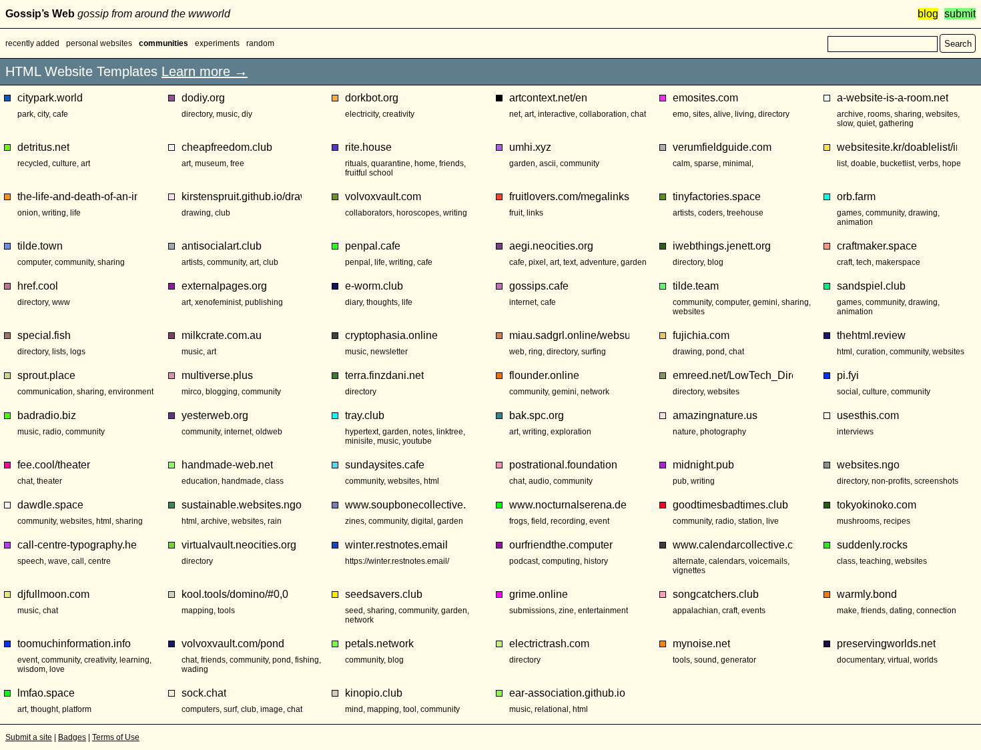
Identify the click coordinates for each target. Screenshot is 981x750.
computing (561, 561)
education (200, 481)
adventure (598, 262)
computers (201, 709)
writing (54, 213)
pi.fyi (848, 375)
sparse (706, 163)
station (750, 521)
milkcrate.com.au (222, 335)
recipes (897, 521)
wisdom (31, 669)
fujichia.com (701, 335)
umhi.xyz (530, 147)
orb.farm (856, 196)
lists (59, 351)
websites (942, 114)
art (529, 114)
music (227, 114)
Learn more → (204, 71)
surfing (593, 351)
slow (845, 123)
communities (163, 43)
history (596, 561)
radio (52, 431)
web (517, 351)
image (271, 709)
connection (936, 610)
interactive (556, 114)
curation (871, 351)
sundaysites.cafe (384, 464)
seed (354, 610)
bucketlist (897, 163)
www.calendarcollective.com (733, 544)
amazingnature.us (715, 415)
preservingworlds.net (886, 643)
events (753, 610)
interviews (855, 431)
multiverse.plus (217, 375)
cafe (60, 114)
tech (864, 262)
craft (844, 262)
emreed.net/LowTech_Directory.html (733, 375)
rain (275, 521)
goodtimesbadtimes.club (730, 504)
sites (701, 114)
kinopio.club (373, 693)
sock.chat (204, 693)
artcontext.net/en (548, 97)
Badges (72, 737)
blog (928, 13)
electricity (361, 114)
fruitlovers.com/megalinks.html (569, 196)
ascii (547, 163)
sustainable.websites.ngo (242, 504)
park (25, 114)
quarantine (390, 163)
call (77, 561)
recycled (32, 163)
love (57, 669)
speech (30, 561)
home (424, 163)
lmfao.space (46, 693)
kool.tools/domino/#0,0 (235, 594)
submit (960, 13)
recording (568, 521)
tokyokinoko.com (876, 504)
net (515, 114)
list (842, 163)
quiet (866, 123)
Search (958, 44)
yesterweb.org (215, 415)
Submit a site (28, 737)
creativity (398, 114)
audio (539, 481)
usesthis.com (868, 415)
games (849, 213)
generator (738, 660)
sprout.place (46, 375)
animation (855, 222)
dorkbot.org (371, 97)
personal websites (99, 43)
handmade (241, 481)
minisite (359, 441)
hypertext (361, 431)
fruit (516, 213)
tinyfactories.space (717, 196)
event (599, 521)
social (847, 391)
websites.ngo (868, 464)
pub (680, 481)
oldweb (269, 431)
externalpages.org (224, 286)
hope (951, 163)
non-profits (891, 481)
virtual (899, 660)
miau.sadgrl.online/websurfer (569, 335)
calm (681, 163)
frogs (518, 521)
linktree (449, 431)
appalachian (695, 610)
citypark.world (50, 97)
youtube (417, 441)
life (75, 213)
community (579, 163)
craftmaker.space (877, 246)
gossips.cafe (539, 286)
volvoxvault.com (383, 196)
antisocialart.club (222, 246)
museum (210, 163)
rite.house (368, 147)
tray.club (364, 415)
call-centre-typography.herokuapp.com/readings (77, 544)
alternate (689, 561)
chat (638, 114)
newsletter (389, 351)
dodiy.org (203, 97)
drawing (196, 213)
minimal (737, 163)
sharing (908, 114)
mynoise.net (701, 643)
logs (77, 351)
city (43, 114)
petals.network (379, 643)
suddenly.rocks (872, 544)
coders (710, 213)
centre (99, 561)
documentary (860, 660)
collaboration (603, 114)
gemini (765, 302)
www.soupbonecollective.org (405, 504)
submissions (532, 610)
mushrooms (858, 521)
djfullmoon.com (53, 594)
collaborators (368, 213)
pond (715, 351)
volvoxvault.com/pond (233, 643)
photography (723, 431)
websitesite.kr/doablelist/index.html (897, 147)
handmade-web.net (227, 464)
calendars (727, 561)
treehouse (745, 213)
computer (34, 262)
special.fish (44, 335)
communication (45, 391)
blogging (222, 391)
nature (684, 431)
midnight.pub (703, 464)
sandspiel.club (871, 286)
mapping (198, 610)
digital (422, 521)
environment (130, 391)
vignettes (689, 570)
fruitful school (369, 172)
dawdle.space (50, 504)
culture (64, 163)
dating (901, 610)
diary (353, 302)
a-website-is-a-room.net (892, 97)
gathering (896, 123)
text (569, 262)
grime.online (538, 594)
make (847, 610)
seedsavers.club (383, 594)
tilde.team (696, 286)
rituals (356, 163)
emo (681, 114)
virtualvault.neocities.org (239, 544)
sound (705, 660)
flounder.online (544, 375)
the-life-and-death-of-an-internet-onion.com (77, 196)
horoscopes (417, 213)
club (222, 213)
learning (134, 660)
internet (523, 302)
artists (683, 213)
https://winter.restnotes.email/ (397, 561)
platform (76, 709)
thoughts (382, 302)
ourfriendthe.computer (561, 544)
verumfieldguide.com (722, 147)
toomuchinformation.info (74, 643)
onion (27, 213)
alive (722, 114)
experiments (217, 43)
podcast (523, 561)
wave (57, 561)
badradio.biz (46, 415)
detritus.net (43, 147)
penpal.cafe (372, 246)
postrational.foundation (563, 464)
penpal (357, 262)
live (772, 521)
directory (197, 114)
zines (354, 521)
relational (552, 709)
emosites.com (705, 97)
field (539, 521)
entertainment (603, 610)
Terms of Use (115, 737)
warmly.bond (867, 594)
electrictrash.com (549, 643)
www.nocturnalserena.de (568, 504)
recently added (32, 43)
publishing (264, 302)
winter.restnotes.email (396, 544)
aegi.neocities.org (551, 246)
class (274, 481)
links (535, 213)
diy (247, 114)
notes (422, 431)
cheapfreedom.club (227, 147)
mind (354, 709)
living (744, 114)
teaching (875, 561)
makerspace (898, 262)
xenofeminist (218, 302)
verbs (928, 163)
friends (451, 163)
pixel (537, 262)
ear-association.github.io (567, 693)
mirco (192, 391)
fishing (307, 660)
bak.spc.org (536, 415)
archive (850, 114)
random (260, 43)
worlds (926, 660)
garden (522, 163)
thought (44, 709)
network (595, 391)
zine (566, 610)
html (844, 351)
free (237, 163)
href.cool (37, 286)
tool (409, 709)
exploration (571, 431)
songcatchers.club (716, 594)
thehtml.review (871, 335)
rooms (879, 114)
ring (536, 351)
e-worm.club (374, 286)
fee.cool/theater (53, 464)
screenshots (936, 481)
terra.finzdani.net (384, 375)
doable (863, 163)
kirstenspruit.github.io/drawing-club (242, 196)
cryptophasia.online (391, 335)
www (61, 302)
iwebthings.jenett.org (722, 246)
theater (49, 481)
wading (195, 669)
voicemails (768, 561)
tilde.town (40, 246)
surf (230, 709)
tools (226, 610)
